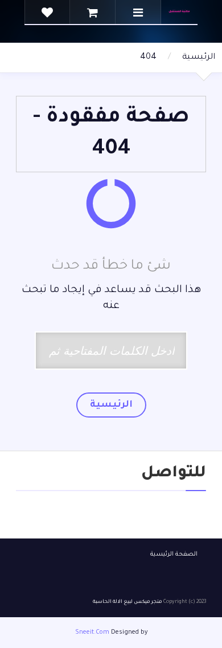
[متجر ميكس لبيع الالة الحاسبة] (179, 12)
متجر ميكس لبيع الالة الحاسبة (127, 602)
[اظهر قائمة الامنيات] (47, 12)
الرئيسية (198, 57)
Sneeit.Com (92, 632)
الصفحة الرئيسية (174, 554)
